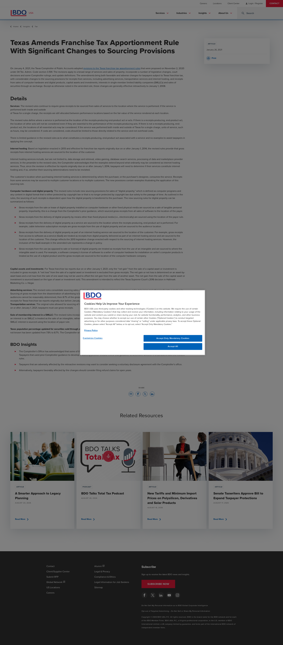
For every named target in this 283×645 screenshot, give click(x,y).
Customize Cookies (93, 338)
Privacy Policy (91, 330)
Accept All (173, 346)
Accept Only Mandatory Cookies (172, 338)
